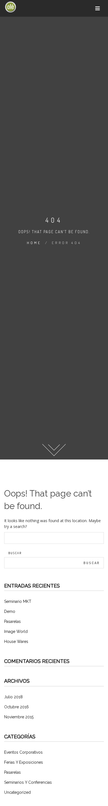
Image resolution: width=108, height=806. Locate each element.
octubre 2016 (16, 707)
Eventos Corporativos (23, 752)
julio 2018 (13, 697)
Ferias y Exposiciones (23, 762)
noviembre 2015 (19, 717)
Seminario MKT (17, 601)
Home (34, 242)
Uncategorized (17, 792)
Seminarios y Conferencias (28, 782)
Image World (16, 631)
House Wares (16, 641)
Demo (9, 611)
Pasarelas (12, 621)
